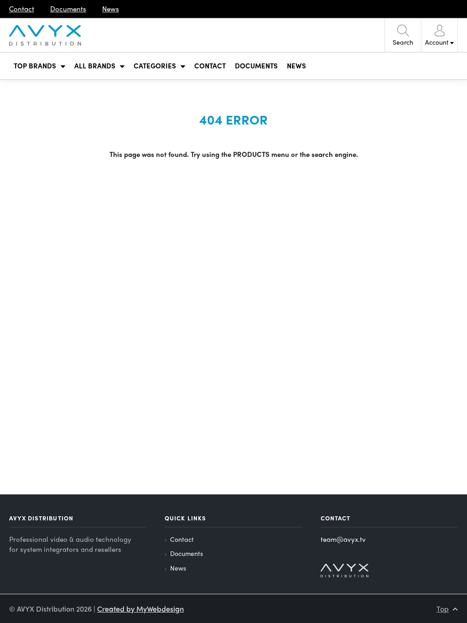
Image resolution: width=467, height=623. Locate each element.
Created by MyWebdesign (140, 608)
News (178, 567)
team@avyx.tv (343, 539)
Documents (186, 553)
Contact (182, 539)
